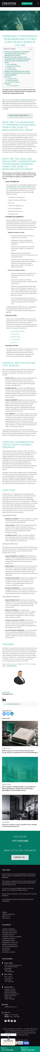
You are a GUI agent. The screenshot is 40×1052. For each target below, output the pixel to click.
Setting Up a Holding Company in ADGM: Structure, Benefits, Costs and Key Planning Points (18, 889)
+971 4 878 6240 (20, 841)
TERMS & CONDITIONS (8, 914)
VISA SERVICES (6, 948)
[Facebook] (4, 713)
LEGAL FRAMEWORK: (12, 64)
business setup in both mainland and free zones (21, 186)
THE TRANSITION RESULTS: (13, 82)
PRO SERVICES (6, 950)
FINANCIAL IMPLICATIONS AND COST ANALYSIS (17, 71)
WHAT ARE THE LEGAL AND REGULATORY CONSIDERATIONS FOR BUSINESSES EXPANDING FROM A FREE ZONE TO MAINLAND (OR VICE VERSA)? (18, 60)
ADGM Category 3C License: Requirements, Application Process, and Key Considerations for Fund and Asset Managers (19, 876)
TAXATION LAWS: (11, 68)
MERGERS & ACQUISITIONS (9, 944)
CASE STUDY (8, 77)
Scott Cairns (5, 692)
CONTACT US (27, 3)
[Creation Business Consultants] (10, 4)
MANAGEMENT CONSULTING (10, 942)
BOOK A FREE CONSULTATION (18, 115)
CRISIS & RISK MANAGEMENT (10, 946)
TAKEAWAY (7, 84)
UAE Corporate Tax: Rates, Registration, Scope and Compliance (17, 900)
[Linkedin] (11, 713)
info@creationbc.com (10, 1006)
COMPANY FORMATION (8, 929)
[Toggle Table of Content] (29, 49)
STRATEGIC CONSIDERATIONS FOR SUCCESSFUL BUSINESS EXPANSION (17, 74)
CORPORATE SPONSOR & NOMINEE (11, 936)
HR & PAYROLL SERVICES (8, 952)
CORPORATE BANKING (8, 935)
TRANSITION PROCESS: (12, 80)
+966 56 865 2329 (12, 666)
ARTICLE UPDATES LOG (14, 85)
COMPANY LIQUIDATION (8, 938)
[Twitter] (8, 713)
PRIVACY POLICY (6, 916)
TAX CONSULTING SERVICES (9, 931)
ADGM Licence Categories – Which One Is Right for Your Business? (19, 895)
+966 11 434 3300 (9, 999)
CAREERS (4, 912)
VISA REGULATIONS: (12, 69)
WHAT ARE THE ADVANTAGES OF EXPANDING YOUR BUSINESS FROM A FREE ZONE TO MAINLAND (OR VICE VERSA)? (17, 53)
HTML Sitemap (6, 918)
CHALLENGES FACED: (12, 78)
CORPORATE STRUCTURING (9, 933)
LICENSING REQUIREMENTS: (14, 66)
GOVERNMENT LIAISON (8, 940)
